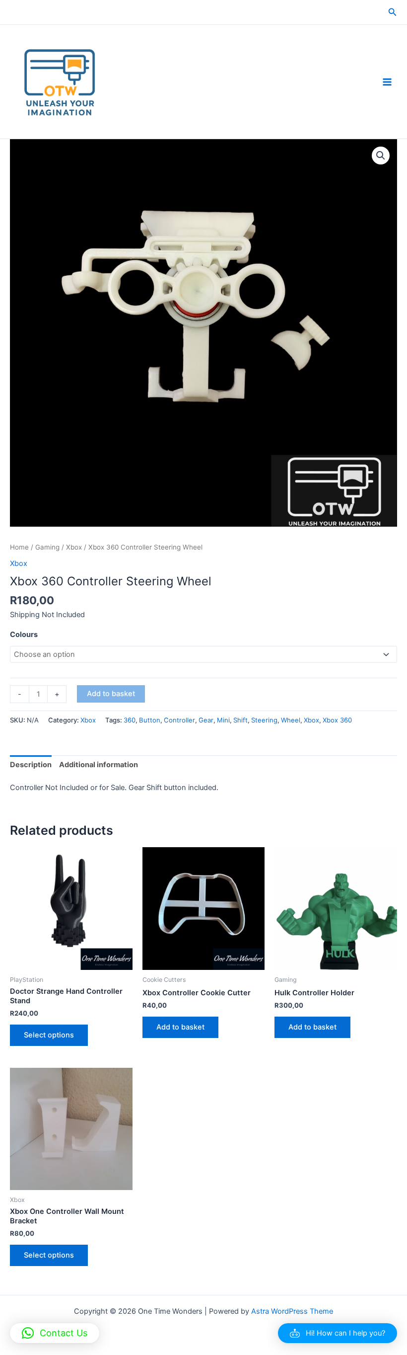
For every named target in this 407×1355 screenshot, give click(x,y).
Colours (24, 634)
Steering (264, 720)
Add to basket (111, 693)
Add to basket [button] (180, 1027)
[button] (392, 12)
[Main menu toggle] (387, 81)
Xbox (74, 547)
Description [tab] (31, 764)
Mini (223, 720)
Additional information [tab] (98, 764)
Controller (179, 720)
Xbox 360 (337, 720)
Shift (240, 720)
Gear (206, 720)
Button (149, 720)
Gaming (47, 547)
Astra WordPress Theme (292, 1311)
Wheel (290, 720)
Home (19, 547)
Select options (49, 1035)
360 (130, 720)
